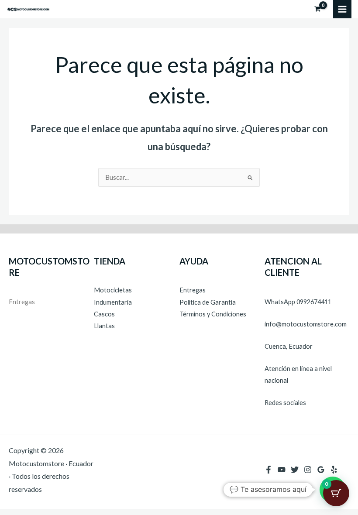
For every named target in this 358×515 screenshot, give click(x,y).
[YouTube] (282, 470)
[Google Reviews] (321, 470)
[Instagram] (308, 470)
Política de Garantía (207, 302)
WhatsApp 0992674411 (298, 302)
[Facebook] (268, 470)
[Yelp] (334, 470)
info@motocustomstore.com (306, 324)
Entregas (22, 302)
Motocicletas (113, 290)
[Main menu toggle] (342, 9)
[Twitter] (295, 470)
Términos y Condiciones (212, 314)
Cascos (104, 314)
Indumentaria (113, 302)
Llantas (104, 326)
